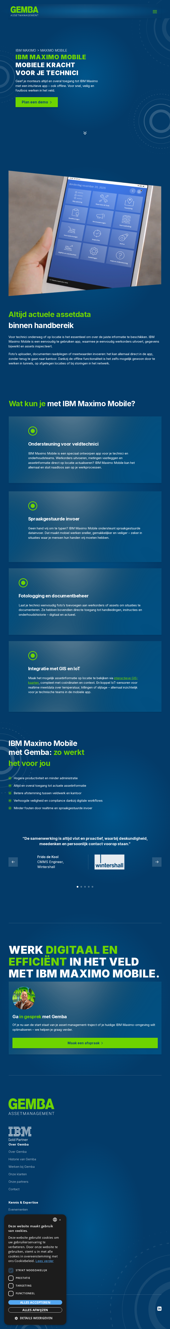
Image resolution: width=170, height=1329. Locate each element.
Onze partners (18, 1182)
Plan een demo (35, 102)
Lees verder (44, 1261)
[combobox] (55, 1220)
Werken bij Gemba (21, 1167)
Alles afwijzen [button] (35, 1310)
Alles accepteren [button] (35, 1302)
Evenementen (18, 1209)
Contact (13, 1189)
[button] (35, 1318)
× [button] (60, 1219)
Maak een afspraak (84, 1043)
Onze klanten (17, 1174)
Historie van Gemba (22, 1159)
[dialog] (35, 1269)
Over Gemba (17, 1152)
